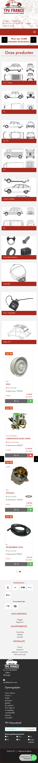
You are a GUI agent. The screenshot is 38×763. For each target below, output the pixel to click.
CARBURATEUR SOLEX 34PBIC (18, 438)
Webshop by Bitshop (24, 751)
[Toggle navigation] (34, 32)
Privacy (20, 647)
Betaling (19, 634)
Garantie (20, 637)
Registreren (16, 21)
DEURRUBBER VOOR (14, 547)
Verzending (20, 632)
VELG (8, 384)
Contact (28, 23)
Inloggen (6, 21)
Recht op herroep (20, 654)
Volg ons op (9, 25)
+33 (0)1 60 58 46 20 (13, 23)
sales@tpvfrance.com (10, 682)
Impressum (19, 649)
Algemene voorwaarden (20, 652)
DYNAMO (10, 493)
